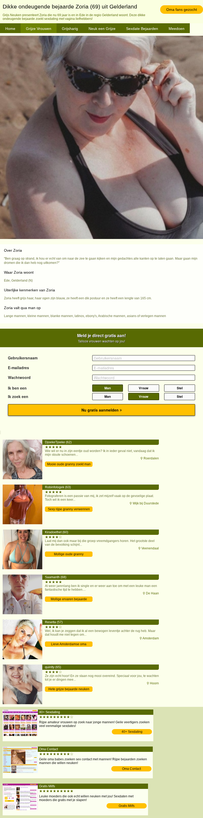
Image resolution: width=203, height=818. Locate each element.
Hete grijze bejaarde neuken (68, 689)
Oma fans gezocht (181, 9)
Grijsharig (70, 28)
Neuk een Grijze (102, 28)
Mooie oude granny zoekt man (69, 464)
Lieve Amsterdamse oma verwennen (68, 644)
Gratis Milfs (127, 806)
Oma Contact (131, 769)
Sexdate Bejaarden (142, 28)
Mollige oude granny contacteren (69, 554)
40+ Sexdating (132, 732)
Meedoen (176, 28)
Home (10, 28)
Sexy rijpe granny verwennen (69, 509)
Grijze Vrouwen (38, 28)
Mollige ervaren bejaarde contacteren (69, 599)
